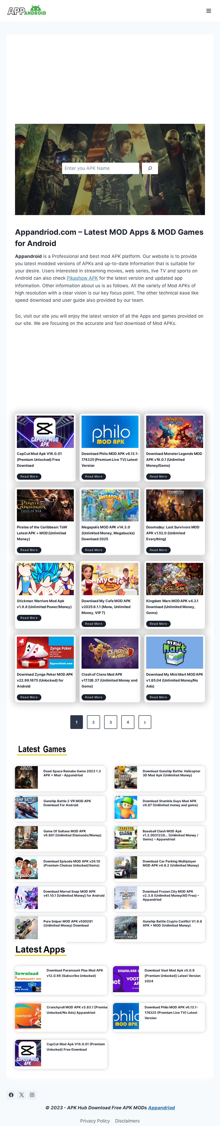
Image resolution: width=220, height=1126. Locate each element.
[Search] (150, 168)
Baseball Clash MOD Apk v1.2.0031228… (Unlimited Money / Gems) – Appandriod (170, 835)
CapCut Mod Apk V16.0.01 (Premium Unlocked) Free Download (39, 459)
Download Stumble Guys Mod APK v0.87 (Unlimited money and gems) (170, 803)
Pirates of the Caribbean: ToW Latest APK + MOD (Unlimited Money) (42, 533)
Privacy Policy (95, 1121)
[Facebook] (11, 1095)
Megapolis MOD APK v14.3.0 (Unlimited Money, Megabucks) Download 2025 (108, 533)
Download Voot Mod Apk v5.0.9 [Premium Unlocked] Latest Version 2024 (172, 975)
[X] (21, 1095)
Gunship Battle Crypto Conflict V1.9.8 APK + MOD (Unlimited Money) (172, 923)
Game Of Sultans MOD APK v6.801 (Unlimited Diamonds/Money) (72, 833)
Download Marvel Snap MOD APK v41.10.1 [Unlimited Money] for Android (74, 893)
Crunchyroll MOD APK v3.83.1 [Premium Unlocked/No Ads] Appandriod (78, 1010)
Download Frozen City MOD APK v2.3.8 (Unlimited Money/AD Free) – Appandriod (171, 895)
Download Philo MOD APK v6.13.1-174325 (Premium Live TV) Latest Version (110, 459)
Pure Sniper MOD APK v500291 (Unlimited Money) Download (68, 923)
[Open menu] (209, 10)
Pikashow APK (82, 278)
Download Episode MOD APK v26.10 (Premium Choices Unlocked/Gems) (71, 863)
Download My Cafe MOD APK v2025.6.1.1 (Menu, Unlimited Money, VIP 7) (106, 607)
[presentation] (45, 432)
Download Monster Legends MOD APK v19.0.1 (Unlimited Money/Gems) (174, 459)
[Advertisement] (110, 83)
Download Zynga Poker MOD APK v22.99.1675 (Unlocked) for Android (45, 680)
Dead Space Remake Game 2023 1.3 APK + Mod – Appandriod (72, 773)
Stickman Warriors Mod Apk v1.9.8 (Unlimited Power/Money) (44, 604)
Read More (30, 477)
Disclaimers (127, 1121)
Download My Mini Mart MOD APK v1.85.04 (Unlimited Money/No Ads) (174, 680)
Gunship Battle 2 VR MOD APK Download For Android (67, 803)
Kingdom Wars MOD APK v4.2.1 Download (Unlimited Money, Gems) (172, 607)
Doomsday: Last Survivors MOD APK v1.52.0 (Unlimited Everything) (172, 533)
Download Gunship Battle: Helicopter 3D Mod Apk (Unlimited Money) (171, 773)
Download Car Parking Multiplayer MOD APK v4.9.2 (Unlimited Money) (171, 863)
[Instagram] (31, 1095)
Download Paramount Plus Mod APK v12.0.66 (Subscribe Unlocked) (75, 973)
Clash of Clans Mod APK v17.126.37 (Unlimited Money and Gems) (109, 680)
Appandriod (161, 1107)
